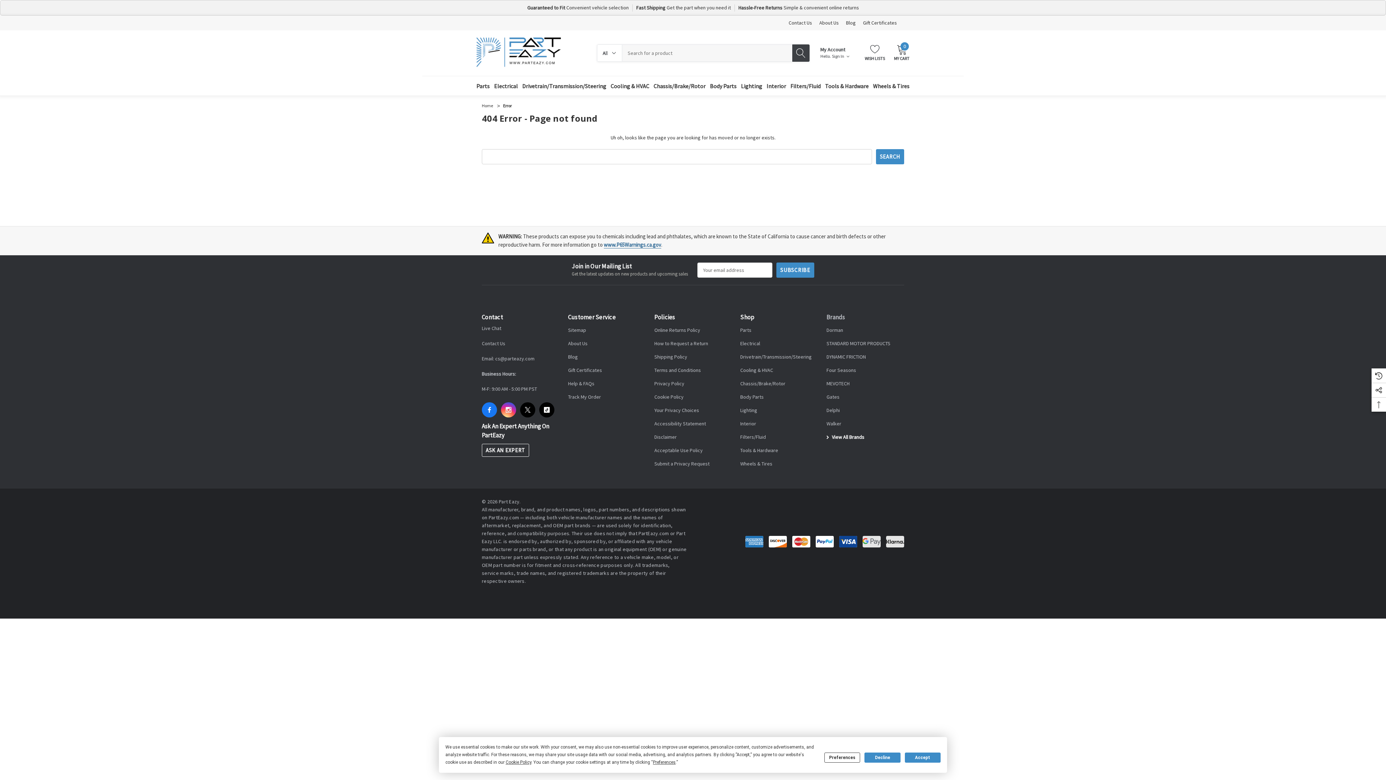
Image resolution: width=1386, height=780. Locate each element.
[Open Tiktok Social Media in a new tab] (546, 409)
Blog (851, 23)
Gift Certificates (880, 23)
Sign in (838, 56)
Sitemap (577, 330)
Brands (836, 317)
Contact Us (800, 23)
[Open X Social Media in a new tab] (527, 409)
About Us (829, 23)
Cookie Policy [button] (518, 762)
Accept (922, 757)
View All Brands (847, 437)
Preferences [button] (664, 762)
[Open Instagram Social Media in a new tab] (508, 409)
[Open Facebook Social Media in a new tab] (489, 409)
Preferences (842, 757)
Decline (882, 757)
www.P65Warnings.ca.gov (632, 244)
